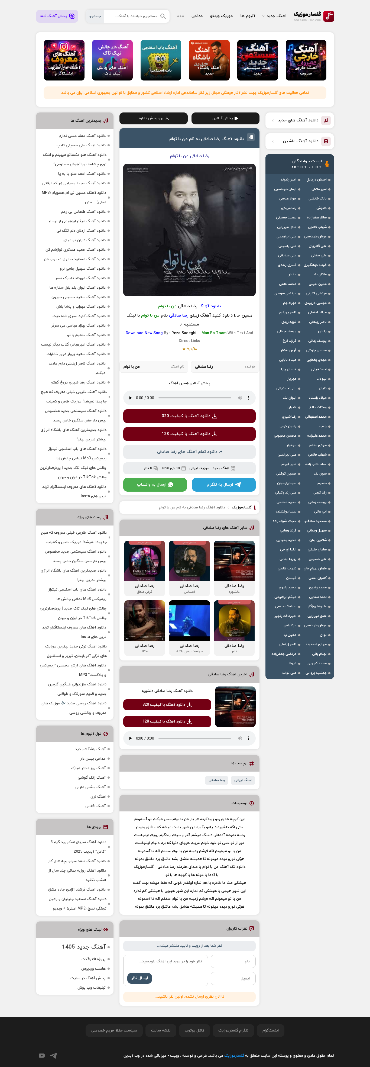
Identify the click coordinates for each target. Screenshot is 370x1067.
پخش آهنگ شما (53, 16)
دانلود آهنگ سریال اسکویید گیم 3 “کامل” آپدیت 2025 (78, 847)
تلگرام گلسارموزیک (233, 1030)
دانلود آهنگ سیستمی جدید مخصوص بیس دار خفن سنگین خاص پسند (75, 415)
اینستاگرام (270, 1030)
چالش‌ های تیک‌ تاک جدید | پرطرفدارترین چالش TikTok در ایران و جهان (73, 472)
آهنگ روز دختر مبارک (88, 768)
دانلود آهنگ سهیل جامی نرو (83, 268)
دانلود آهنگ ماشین (301, 141)
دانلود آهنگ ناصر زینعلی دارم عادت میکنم (77, 368)
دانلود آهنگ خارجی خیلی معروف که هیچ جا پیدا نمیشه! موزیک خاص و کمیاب (74, 396)
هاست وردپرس (93, 968)
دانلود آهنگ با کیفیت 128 (186, 434)
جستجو (95, 16)
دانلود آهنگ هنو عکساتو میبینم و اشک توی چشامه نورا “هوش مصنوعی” (74, 159)
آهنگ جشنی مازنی (90, 787)
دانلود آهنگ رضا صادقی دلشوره (167, 691)
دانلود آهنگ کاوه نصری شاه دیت (79, 316)
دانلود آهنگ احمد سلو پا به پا (82, 173)
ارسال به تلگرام (220, 485)
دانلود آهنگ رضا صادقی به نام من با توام (206, 139)
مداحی (197, 16)
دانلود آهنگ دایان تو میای (84, 240)
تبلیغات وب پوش (91, 987)
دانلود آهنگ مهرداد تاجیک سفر (80, 278)
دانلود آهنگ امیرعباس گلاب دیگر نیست (73, 344)
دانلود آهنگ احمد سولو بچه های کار (77, 861)
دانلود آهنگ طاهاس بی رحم (83, 211)
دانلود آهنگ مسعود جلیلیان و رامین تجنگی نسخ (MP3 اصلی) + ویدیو (77, 904)
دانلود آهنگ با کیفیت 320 (186, 416)
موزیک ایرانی (199, 468)
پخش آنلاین (222, 118)
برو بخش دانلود (150, 118)
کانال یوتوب (194, 1030)
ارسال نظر (139, 978)
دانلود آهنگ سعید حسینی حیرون (78, 297)
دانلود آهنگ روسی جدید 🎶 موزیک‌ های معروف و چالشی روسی (73, 708)
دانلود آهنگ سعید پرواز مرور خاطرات (76, 354)
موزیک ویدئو (221, 16)
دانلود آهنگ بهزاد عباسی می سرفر (78, 325)
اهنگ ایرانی (243, 780)
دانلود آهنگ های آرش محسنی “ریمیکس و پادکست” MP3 (73, 670)
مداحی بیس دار (93, 758)
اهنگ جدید (276, 16)
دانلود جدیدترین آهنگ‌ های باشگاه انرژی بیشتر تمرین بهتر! (73, 434)
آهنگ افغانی (95, 806)
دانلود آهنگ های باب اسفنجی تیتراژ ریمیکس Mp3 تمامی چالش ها (77, 453)
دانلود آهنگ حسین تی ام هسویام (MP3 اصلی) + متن (74, 197)
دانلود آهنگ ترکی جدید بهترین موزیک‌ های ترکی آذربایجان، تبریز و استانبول (76, 651)
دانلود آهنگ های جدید (298, 120)
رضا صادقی (217, 780)
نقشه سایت (161, 1030)
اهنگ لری (98, 796)
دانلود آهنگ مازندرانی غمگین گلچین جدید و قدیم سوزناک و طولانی (77, 689)
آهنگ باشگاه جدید (90, 749)
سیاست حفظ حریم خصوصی (114, 1030)
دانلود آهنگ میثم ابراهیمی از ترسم (77, 221)
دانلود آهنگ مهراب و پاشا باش (81, 306)
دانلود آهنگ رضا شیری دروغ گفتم (78, 382)
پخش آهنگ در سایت (88, 978)
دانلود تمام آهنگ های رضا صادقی (187, 452)
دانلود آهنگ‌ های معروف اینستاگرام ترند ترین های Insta (74, 491)
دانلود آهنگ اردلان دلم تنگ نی (81, 230)
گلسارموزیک (314, 16)
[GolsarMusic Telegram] (53, 1056)
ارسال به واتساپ (151, 485)
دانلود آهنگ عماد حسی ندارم (82, 135)
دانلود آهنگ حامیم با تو (86, 335)
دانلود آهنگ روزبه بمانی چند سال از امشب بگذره (77, 875)
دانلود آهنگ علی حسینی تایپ (81, 145)
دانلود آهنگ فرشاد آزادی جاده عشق (77, 889)
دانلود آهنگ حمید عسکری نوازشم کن (76, 249)
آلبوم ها (247, 16)
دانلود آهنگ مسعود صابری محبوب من (75, 259)
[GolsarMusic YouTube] (42, 1056)
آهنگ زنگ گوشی (92, 777)
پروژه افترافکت (94, 959)
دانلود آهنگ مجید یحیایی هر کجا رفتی (74, 183)
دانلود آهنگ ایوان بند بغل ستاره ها (78, 287)
